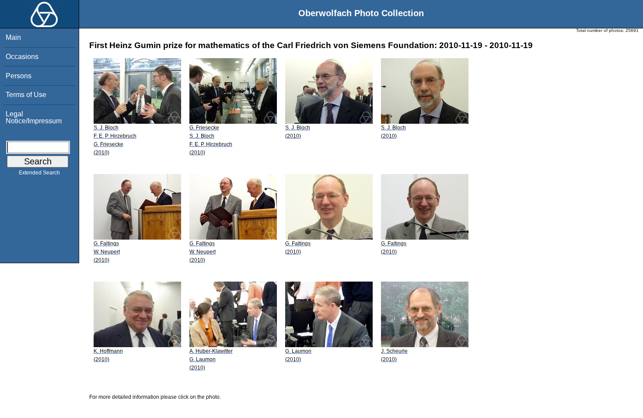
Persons (18, 76)
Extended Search (39, 172)
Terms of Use (26, 94)
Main (13, 37)
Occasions (22, 56)
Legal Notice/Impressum (34, 117)
